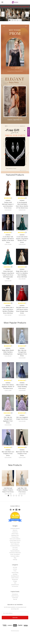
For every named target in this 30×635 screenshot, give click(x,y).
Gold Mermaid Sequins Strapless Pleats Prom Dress (8, 490)
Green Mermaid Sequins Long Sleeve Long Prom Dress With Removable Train (8, 274)
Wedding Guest (15, 576)
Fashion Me (15, 597)
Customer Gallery (15, 556)
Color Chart (15, 549)
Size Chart (15, 547)
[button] (15, 49)
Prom (15, 571)
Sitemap (15, 559)
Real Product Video (15, 542)
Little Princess (15, 596)
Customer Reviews (15, 545)
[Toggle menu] (2, 2)
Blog (15, 558)
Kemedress (15, 594)
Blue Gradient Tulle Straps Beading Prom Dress (22, 386)
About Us (15, 530)
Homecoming (15, 572)
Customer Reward (15, 528)
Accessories (15, 586)
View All (15, 599)
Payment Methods (15, 551)
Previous (3, 14)
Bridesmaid (15, 579)
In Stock (15, 569)
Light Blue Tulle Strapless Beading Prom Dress (22, 490)
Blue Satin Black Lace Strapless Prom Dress (8, 453)
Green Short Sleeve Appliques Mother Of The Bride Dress (8, 386)
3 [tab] (15, 20)
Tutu (15, 583)
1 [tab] (9, 20)
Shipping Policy (15, 535)
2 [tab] (12, 20)
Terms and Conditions (15, 539)
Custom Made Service (15, 540)
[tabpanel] (15, 15)
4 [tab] (17, 20)
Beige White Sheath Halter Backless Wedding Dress (8, 352)
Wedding (15, 574)
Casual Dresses (15, 584)
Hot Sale (15, 567)
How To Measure (15, 544)
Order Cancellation (15, 554)
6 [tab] (21, 495)
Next (27, 14)
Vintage (15, 581)
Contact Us (15, 532)
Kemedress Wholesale (15, 552)
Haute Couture (15, 577)
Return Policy (15, 533)
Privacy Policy (15, 537)
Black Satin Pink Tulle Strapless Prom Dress (22, 453)
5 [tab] (20, 20)
